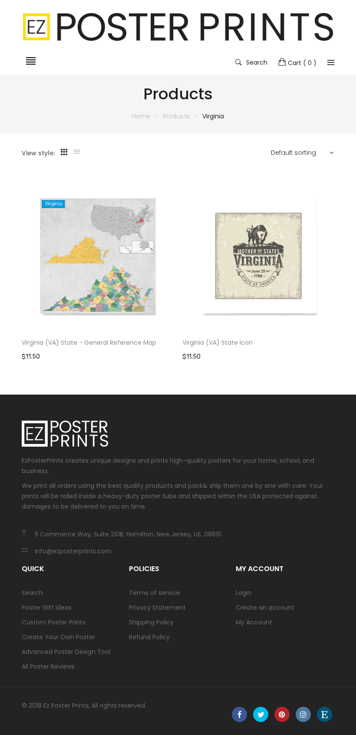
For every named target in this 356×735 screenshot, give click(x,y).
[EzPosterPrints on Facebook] (239, 714)
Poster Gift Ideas (47, 607)
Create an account (265, 607)
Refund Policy (149, 637)
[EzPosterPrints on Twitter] (260, 714)
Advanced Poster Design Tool (66, 651)
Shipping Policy (151, 622)
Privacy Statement (157, 607)
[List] (76, 152)
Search (256, 62)
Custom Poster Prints (54, 622)
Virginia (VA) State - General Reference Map (89, 342)
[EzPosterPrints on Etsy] (324, 714)
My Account (254, 622)
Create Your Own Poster (58, 637)
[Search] (330, 62)
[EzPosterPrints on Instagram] (303, 714)
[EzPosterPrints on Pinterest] (282, 714)
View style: (38, 153)
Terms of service (154, 592)
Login (243, 592)
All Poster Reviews (48, 666)
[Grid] (64, 152)
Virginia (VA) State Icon (217, 342)
